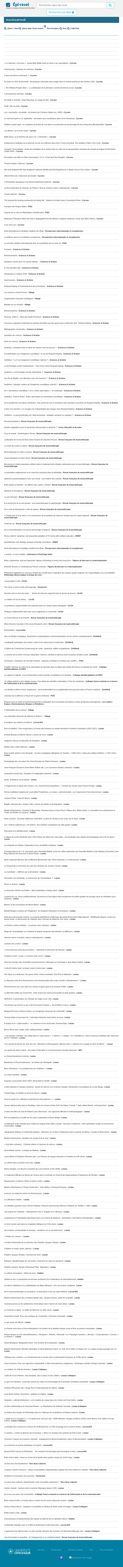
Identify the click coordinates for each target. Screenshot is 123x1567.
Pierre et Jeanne (11, 884)
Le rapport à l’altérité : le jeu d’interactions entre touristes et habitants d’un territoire (37, 675)
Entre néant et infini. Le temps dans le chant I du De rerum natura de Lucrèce (35, 1500)
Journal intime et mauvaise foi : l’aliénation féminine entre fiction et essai (33, 1017)
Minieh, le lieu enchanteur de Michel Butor (21, 905)
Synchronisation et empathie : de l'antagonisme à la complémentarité (32, 1537)
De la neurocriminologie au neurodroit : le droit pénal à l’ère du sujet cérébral (35, 1292)
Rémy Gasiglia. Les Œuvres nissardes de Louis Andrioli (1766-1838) (32, 1169)
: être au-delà (12, 106)
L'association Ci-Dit (12, 581)
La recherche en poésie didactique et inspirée (23, 1445)
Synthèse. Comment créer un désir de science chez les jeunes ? (30, 348)
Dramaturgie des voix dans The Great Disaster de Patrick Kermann (31, 761)
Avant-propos (9, 280)
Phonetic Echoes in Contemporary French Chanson (25, 567)
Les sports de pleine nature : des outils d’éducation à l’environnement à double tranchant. (40, 1050)
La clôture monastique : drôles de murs (20, 1273)
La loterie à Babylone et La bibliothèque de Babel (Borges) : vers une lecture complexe (39, 1285)
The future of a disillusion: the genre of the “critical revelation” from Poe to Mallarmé (38, 974)
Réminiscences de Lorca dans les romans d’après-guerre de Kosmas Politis (35, 987)
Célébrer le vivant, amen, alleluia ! (18, 1249)
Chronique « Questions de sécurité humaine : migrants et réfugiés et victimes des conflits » (41, 661)
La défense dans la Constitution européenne (22, 237)
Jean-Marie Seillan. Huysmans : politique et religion (25, 1394)
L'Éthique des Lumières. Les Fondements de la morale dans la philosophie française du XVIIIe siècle (45, 1357)
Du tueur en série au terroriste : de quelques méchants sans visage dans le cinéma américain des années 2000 (49, 82)
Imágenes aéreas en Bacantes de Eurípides (22, 741)
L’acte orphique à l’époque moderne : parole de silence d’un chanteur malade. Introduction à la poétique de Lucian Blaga (53, 1087)
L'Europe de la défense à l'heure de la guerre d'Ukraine (26, 696)
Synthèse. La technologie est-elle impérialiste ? (23, 372)
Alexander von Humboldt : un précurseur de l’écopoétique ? (28, 878)
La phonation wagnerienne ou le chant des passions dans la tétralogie (33, 472)
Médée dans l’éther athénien (16, 747)
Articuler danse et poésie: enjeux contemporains (24, 937)
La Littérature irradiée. (13, 1200)
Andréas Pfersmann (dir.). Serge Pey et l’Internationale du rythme (30, 1388)
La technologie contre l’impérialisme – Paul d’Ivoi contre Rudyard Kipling (33, 366)
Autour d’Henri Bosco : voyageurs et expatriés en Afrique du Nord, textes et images (37, 1507)
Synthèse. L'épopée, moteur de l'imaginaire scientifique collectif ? (30, 384)
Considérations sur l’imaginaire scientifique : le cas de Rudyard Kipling (33, 354)
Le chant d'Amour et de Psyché (16, 618)
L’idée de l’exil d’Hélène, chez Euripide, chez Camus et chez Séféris (32, 1376)
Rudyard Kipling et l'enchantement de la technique (24, 286)
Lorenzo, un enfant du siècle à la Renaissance (23, 1193)
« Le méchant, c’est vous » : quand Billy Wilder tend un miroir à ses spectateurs (36, 63)
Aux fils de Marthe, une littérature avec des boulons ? (25, 378)
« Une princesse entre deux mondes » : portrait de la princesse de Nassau (34, 950)
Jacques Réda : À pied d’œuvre (17, 798)
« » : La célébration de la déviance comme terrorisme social (39, 88)
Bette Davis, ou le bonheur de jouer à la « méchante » (26, 137)
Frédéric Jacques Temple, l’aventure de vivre (22, 1255)
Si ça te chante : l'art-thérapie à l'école (19, 434)
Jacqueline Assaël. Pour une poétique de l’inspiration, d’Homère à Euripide (34, 1316)
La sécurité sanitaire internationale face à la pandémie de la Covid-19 (32, 243)
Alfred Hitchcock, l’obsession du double (20, 176)
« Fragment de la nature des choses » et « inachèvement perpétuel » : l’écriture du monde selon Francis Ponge (49, 786)
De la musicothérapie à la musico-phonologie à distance (27, 530)
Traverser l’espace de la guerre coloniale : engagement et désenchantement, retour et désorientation (45, 1439)
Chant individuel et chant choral (17, 458)
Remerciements (10, 256)
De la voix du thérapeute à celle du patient (21, 509)
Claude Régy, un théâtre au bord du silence (22, 1093)
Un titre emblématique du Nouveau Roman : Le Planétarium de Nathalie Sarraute (37, 1406)
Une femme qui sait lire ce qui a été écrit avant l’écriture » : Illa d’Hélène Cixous (36, 1005)
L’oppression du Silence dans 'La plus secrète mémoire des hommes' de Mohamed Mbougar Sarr (43, 1531)
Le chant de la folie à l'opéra (15, 446)
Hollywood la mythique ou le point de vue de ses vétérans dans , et (52, 143)
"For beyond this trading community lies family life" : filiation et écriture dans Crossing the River (42, 200)
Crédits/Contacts (75, 1550)
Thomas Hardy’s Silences (14, 163)
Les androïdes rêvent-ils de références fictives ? (23, 716)
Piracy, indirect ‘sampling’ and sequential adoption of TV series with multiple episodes (39, 536)
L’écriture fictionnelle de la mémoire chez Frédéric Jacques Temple (31, 1242)
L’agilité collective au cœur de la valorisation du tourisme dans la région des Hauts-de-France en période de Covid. (51, 667)
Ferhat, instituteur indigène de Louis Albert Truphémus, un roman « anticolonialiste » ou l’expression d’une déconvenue (52, 792)
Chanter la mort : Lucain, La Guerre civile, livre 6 (23, 956)
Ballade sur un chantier (13, 305)
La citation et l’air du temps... (15, 599)
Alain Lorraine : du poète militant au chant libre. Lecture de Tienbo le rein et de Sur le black (41, 819)
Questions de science (13, 335)
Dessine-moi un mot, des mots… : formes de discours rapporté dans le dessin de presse (40, 593)
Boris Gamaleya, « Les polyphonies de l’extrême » (24, 1069)
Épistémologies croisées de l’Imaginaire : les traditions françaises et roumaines (36, 911)
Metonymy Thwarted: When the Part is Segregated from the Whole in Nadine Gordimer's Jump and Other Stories (49, 219)
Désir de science (11, 341)
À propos (8, 249)
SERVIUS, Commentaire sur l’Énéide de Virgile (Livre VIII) (27, 999)
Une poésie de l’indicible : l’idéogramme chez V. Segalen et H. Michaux (33, 1212)
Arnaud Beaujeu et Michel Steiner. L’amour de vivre (25, 735)
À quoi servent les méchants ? (16, 75)
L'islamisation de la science (15, 710)
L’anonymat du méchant (14, 94)
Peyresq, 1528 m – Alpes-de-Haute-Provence (22, 317)
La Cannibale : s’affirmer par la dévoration (21, 872)
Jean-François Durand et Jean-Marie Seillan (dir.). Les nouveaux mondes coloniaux (38, 768)
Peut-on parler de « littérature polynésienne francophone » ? (28, 1099)
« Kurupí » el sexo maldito (14, 554)
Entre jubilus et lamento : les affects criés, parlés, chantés (27, 485)
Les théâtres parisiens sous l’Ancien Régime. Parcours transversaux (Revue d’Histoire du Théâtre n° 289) (47, 1206)
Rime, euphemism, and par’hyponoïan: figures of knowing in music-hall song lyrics (37, 560)
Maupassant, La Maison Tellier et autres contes (23, 1181)
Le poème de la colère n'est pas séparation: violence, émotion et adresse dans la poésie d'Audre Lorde (46, 655)
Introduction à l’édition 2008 (15, 274)
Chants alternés (10, 194)
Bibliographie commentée (14, 329)
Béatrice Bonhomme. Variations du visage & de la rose (26, 1138)
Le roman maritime (12, 1075)
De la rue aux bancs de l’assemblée (18, 1494)
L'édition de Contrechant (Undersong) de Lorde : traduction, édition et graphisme (37, 649)
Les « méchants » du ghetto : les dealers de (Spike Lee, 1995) (33, 112)
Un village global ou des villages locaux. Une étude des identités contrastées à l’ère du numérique (44, 681)
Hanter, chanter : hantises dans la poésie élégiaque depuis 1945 (30, 1488)
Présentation (9, 630)
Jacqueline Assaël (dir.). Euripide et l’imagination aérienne (28, 774)
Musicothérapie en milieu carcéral (18, 452)
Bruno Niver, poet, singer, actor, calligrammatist (23, 1030)
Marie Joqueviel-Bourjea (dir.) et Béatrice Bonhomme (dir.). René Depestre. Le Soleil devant (41, 860)
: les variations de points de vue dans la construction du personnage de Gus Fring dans (54, 125)
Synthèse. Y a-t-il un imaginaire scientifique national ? (26, 360)
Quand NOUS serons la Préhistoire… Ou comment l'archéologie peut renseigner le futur (40, 1451)
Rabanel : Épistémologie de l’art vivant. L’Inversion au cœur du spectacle (33, 1261)
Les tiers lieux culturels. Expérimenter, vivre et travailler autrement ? (31, 1482)
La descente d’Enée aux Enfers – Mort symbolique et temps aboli (30, 890)
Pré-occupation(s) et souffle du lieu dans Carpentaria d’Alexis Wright (32, 1118)
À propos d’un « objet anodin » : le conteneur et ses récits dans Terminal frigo (35, 1023)
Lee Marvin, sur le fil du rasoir (16, 131)
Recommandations (12, 421)
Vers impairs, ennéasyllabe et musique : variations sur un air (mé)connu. (33, 1230)
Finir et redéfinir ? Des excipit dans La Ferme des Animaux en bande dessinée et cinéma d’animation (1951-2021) (50, 729)
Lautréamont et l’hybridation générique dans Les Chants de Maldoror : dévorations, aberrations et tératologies (49, 1218)
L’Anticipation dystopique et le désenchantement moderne (27, 182)
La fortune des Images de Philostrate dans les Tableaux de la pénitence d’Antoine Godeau (41, 1412)
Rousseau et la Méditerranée (16, 831)
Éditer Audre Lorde (12, 1513)
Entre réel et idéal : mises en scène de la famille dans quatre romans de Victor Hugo (38, 1457)
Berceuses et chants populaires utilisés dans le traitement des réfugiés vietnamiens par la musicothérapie (47, 464)
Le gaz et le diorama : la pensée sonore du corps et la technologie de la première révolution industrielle (46, 1382)
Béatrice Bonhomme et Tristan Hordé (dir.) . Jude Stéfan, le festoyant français (35, 1187)
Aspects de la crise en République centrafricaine (24, 213)
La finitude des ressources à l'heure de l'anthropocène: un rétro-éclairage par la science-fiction (42, 1427)
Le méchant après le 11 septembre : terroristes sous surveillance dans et (39, 118)
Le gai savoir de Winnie (13, 1322)
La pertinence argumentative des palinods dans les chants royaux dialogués (35, 606)
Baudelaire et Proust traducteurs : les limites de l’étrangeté (28, 1062)
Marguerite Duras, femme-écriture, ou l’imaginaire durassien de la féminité (34, 1011)
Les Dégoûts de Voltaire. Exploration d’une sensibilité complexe (30, 845)
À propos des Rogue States (15, 207)
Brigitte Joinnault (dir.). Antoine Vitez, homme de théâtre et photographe (33, 804)
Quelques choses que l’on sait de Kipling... (21, 262)
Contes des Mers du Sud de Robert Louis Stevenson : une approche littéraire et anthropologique (43, 1112)
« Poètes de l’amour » (13, 1236)
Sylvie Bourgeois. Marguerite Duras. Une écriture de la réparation (30, 1343)
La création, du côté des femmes (17, 1369)
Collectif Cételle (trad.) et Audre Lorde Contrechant (24, 968)
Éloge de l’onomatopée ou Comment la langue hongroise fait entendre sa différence (38, 931)
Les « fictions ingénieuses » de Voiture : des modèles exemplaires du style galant (37, 825)
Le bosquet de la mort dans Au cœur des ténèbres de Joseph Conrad (32, 866)
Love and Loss (10, 225)
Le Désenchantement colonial (16, 1056)
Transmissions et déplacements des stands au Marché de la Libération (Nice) (35, 1519)
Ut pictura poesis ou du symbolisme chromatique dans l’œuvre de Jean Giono (35, 1304)
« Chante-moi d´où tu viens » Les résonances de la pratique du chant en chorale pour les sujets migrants (46, 516)
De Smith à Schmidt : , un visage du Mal (26, 100)
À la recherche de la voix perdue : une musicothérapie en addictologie (32, 503)
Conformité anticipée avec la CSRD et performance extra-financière (31, 1525)
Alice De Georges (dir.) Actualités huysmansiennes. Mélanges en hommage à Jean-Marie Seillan (43, 962)
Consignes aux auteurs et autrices (18, 722)
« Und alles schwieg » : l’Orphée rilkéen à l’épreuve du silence (29, 1144)
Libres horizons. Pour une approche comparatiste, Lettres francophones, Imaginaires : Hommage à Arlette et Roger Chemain (54, 1363)
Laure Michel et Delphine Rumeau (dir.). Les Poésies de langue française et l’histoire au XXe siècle (44, 1157)
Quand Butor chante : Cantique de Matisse (21, 1150)
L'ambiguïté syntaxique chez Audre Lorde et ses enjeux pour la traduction (34, 642)
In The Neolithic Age (12, 268)
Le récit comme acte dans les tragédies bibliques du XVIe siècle (30, 1224)
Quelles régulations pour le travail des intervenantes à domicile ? (30, 427)
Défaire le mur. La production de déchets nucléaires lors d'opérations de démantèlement (40, 1279)
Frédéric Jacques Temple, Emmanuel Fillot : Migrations (26, 1267)
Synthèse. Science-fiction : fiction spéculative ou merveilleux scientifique (33, 397)
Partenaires (56, 1550)
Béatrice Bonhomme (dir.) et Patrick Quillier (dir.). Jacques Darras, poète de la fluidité (38, 1298)
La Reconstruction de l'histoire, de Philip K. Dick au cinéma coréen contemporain (37, 188)
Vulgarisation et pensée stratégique (18, 299)
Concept (41, 1550)
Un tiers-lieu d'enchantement (16, 1464)
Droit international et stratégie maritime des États (24, 231)
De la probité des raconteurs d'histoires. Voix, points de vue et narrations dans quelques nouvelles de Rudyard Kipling (52, 403)
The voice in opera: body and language (20, 587)
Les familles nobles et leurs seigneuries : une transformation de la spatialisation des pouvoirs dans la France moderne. (52, 690)
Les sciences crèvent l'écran (15, 292)
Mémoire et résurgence (13, 491)
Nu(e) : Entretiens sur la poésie (16, 780)
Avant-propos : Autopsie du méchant (19, 69)
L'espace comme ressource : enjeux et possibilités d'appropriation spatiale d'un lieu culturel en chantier (46, 1470)
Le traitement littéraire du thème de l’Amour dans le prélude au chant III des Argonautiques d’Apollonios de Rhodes (51, 1175)
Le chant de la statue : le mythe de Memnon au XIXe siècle (28, 1310)
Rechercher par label (60, 12)
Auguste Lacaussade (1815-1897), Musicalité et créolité (27, 1081)
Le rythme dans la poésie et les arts (18, 1163)
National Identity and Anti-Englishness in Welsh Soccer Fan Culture (47, 170)
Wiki (91, 1550)
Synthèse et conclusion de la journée (19, 1476)
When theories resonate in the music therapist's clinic (25, 624)
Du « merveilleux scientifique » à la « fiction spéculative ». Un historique (33, 391)
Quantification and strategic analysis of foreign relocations (27, 542)
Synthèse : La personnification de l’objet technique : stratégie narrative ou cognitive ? (38, 415)
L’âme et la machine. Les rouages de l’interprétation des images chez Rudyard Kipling (39, 409)
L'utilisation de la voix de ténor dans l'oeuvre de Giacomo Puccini (30, 440)
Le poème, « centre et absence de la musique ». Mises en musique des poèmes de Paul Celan (42, 1433)
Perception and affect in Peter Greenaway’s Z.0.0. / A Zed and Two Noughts (34, 157)
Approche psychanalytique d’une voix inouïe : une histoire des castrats (33, 479)
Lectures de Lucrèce (12, 944)
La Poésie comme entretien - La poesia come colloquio (26, 925)
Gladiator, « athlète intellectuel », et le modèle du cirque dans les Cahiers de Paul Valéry (40, 1400)
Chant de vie (9, 524)
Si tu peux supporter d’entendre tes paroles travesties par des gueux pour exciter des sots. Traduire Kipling (47, 323)
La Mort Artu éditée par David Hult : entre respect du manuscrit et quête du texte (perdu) (39, 993)
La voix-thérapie (10, 497)
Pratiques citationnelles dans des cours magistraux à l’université (30, 612)
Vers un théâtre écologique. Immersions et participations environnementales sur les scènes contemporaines (48, 636)
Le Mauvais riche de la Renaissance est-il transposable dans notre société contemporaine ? (41, 981)
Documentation (106, 1550)
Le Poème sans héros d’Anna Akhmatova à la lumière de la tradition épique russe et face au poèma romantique (49, 1328)
